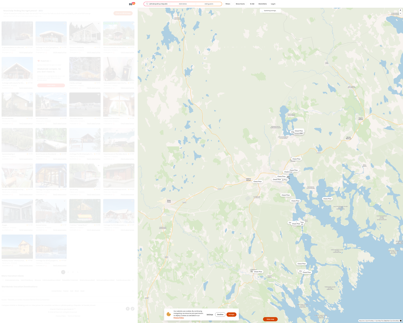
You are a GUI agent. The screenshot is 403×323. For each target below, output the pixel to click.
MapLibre (362, 321)
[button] (252, 4)
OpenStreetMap (394, 321)
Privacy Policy (179, 318)
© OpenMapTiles (379, 321)
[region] (270, 165)
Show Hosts (240, 4)
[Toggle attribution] (400, 320)
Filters (228, 4)
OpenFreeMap (370, 321)
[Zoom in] (400, 10)
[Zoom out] (400, 13)
